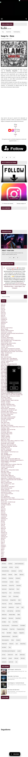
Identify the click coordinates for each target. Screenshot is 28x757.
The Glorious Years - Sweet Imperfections (9, 359)
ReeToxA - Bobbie (4, 329)
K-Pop (3, 611)
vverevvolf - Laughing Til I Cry (7, 361)
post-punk (4, 661)
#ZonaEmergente (20, 283)
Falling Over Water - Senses (6, 433)
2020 (2, 553)
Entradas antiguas (21, 203)
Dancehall (18, 585)
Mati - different (4, 369)
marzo (3, 312)
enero (3, 315)
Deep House (11, 589)
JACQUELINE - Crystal (5, 387)
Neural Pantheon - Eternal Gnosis (8, 408)
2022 (2, 543)
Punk (3, 632)
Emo (10, 592)
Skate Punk (4, 643)
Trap (10, 647)
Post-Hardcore (15, 625)
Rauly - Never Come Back (6, 357)
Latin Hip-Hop (10, 611)
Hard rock (4, 603)
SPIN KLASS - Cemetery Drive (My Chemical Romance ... (12, 333)
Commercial (4, 581)
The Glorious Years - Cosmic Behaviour (9, 358)
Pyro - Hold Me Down (5, 496)
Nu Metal (4, 621)
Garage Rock (13, 600)
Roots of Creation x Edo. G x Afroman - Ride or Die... (11, 464)
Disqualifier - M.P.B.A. (5, 435)
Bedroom (21, 574)
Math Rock (4, 614)
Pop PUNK (15, 621)
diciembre (4, 318)
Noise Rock (18, 618)
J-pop (17, 607)
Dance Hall (4, 585)
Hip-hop (10, 603)
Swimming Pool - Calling (6, 492)
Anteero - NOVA (4, 495)
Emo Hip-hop (17, 592)
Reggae (15, 632)
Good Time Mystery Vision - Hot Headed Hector (11, 340)
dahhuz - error (4, 500)
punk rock (11, 661)
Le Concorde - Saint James (6, 432)
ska (16, 661)
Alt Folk (11, 567)
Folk (10, 596)
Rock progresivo (5, 640)
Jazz (22, 607)
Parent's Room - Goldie (5, 474)
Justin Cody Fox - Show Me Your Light (9, 410)
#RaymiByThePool (8, 284)
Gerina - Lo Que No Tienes (6, 482)
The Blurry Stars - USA (5, 437)
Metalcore (4, 618)
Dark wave (4, 589)
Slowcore (11, 643)
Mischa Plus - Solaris (5, 439)
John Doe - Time (4, 347)
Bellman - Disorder (5, 354)
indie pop (16, 658)
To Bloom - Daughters (5, 436)
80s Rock (4, 563)
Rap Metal (9, 632)
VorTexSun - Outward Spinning (7, 345)
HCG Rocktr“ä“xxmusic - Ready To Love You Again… (11, 393)
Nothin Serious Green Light (6, 488)
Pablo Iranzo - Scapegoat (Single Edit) (9, 364)
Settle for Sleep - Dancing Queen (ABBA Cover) (10, 458)
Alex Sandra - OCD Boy (5, 456)
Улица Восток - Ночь (5, 371)
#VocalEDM (23, 284)
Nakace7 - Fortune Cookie (8, 250)
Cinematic (18, 578)
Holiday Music (18, 603)
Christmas (11, 578)
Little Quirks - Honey (5, 481)
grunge (10, 658)
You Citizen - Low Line (5, 424)
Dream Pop (4, 592)
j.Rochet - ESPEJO (4, 355)
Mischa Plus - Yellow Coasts (7, 391)
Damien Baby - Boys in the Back (7, 443)
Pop (3, 31)
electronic (4, 658)
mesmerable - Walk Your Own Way (8, 429)
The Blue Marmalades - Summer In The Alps (10, 490)
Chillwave (4, 578)
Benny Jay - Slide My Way (6, 366)
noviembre (4, 319)
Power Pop (12, 629)
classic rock (10, 654)
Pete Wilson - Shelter (5, 428)
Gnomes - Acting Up (5, 489)
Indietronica (11, 607)
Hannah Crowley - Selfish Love (7, 475)
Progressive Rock (20, 629)
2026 (3, 304)
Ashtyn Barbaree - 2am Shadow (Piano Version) (11, 350)
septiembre (4, 322)
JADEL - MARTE (4, 468)
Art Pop (20, 571)
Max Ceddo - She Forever (13, 676)
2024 (3, 513)
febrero (3, 313)
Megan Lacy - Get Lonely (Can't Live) (8, 444)
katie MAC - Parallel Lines (6, 449)
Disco (18, 589)
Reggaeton (21, 632)
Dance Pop (11, 585)
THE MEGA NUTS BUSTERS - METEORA (9, 446)
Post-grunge (4, 629)
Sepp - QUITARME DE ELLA (6, 454)
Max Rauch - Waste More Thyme (7, 404)
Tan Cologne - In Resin (5, 397)
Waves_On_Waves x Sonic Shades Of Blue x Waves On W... (13, 426)
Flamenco (4, 596)
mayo (3, 309)
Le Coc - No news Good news (7, 493)
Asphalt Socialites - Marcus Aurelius (8, 343)
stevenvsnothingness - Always (7, 339)
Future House (5, 600)
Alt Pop (16, 567)
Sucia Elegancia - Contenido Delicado (16, 683)
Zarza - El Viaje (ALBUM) (6, 450)
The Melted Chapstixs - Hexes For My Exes (10, 400)
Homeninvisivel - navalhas (6, 332)
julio (3, 306)
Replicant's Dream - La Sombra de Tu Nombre (10, 396)
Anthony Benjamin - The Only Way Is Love (9, 451)
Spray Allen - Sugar (5, 471)
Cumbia (11, 581)
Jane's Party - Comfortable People (8, 476)
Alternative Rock (5, 571)
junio (3, 308)
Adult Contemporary (19, 563)
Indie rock (4, 607)
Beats (16, 574)
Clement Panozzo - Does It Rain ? (8, 486)
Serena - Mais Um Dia (5, 447)
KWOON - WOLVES (5, 336)
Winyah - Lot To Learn (5, 457)
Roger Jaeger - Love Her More (7, 425)
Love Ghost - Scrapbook (6, 504)
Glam (19, 600)
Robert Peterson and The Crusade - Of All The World (11, 351)
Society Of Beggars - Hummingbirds (8, 461)
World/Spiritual (17, 31)
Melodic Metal (12, 614)
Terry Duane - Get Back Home (7, 414)
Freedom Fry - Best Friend (6, 344)
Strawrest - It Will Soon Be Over (7, 330)
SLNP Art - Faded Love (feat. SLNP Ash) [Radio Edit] (11, 394)
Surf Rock (4, 647)
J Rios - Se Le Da (4, 378)
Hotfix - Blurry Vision (5, 422)
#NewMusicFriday (8, 286)
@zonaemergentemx (11, 268)
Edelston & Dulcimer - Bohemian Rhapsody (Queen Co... (12, 460)
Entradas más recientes (8, 203)
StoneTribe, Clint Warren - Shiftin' (8, 465)
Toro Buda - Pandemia (5, 403)
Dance (17, 581)
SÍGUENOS (14, 388)
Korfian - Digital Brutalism (6, 398)
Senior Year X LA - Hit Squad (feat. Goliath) (10, 470)
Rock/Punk (8, 31)
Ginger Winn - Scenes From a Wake (8, 405)
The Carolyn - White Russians (7, 337)
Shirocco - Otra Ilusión (5, 365)
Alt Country (4, 567)
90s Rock (10, 563)
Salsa (12, 640)
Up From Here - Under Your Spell (7, 442)
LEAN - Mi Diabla (4, 453)
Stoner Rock (22, 643)
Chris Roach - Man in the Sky (7, 411)
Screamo (18, 640)
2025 (3, 316)
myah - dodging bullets (6, 415)
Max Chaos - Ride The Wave (7, 327)
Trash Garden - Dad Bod (6, 472)
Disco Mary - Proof (5, 362)
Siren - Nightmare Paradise (6, 383)
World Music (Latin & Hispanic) (8, 651)
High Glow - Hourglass (5, 401)
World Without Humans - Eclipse (8, 497)
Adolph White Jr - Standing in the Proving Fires (11, 478)
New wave (11, 618)
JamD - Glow (3, 385)
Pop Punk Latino (5, 625)
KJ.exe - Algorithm (5, 485)
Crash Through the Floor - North (7, 483)
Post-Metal (22, 625)
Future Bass (15, 596)
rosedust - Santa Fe (5, 463)
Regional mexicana (6, 636)
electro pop (22, 654)
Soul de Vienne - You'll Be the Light (8, 502)
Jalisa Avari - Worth (5, 375)
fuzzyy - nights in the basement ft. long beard (10, 348)
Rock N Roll (15, 636)
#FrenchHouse (16, 284)
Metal (19, 614)
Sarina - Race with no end (6, 341)
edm (16, 654)
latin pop (23, 658)
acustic (19, 651)
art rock (3, 654)
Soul (17, 643)
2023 (3, 531)
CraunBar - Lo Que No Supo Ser (7, 467)
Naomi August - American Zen (14, 669)
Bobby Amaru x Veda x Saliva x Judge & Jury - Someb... (12, 440)
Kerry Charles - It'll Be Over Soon (7, 418)
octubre (3, 320)
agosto (3, 305)
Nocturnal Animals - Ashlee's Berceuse (9, 412)
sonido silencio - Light (5, 503)
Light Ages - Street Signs (6, 419)
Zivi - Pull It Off (4, 421)
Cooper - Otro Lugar (5, 407)
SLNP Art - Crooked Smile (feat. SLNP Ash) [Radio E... (12, 479)
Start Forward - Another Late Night (8, 417)
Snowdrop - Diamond (5, 334)
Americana (13, 571)
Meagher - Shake (4, 389)
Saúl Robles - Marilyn (5, 430)
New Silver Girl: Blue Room (13, 689)
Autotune (4, 574)
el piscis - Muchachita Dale (6, 379)
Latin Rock (18, 611)
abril (3, 311)
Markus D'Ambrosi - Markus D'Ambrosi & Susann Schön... (13, 499)
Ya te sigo (24, 754)
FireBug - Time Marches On (6, 352)
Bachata (10, 574)
